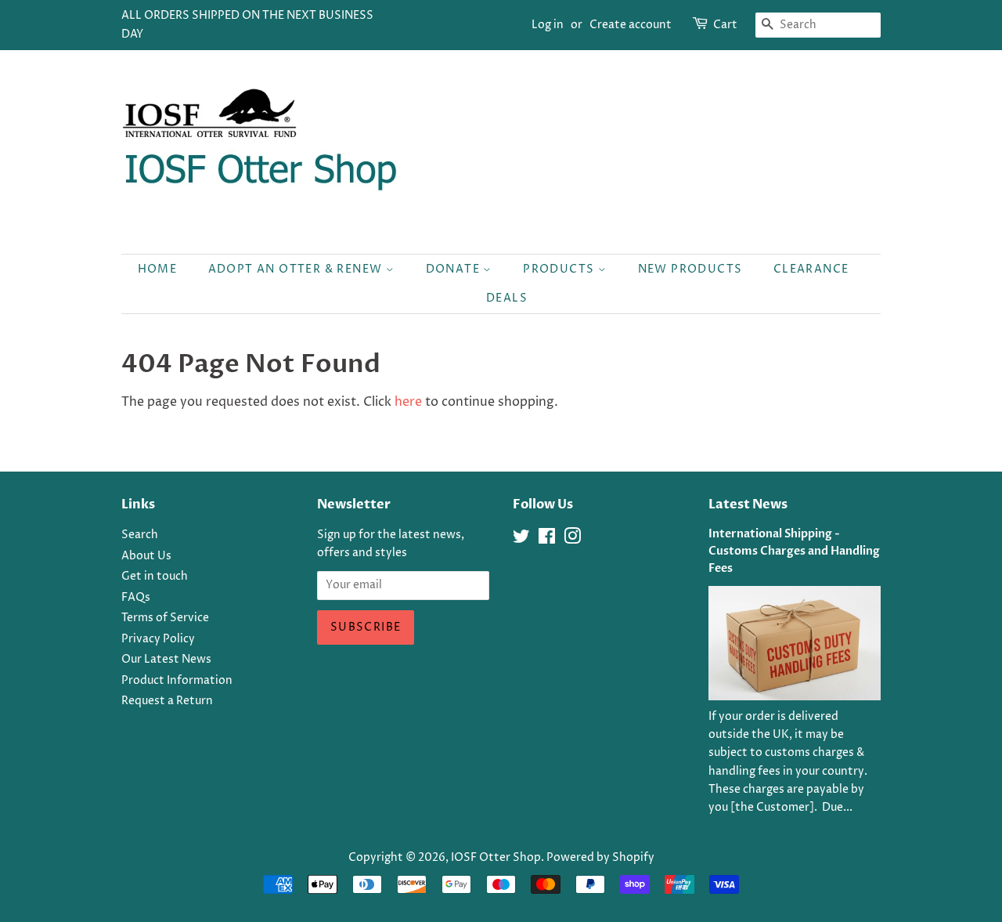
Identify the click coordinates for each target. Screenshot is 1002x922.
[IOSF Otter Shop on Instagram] (572, 540)
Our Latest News (166, 660)
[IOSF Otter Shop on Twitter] (521, 540)
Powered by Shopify (600, 858)
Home (158, 269)
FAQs (135, 598)
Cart (725, 24)
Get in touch (154, 576)
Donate (455, 269)
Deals (507, 298)
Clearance (811, 269)
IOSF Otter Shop (496, 858)
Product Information (176, 681)
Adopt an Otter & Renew (297, 269)
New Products (690, 269)
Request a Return (167, 701)
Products (560, 269)
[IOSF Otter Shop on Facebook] (547, 540)
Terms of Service (165, 618)
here (408, 401)
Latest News (748, 504)
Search (139, 535)
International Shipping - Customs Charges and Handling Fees (794, 551)
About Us (146, 556)
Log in (548, 24)
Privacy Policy (158, 639)
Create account (630, 24)
